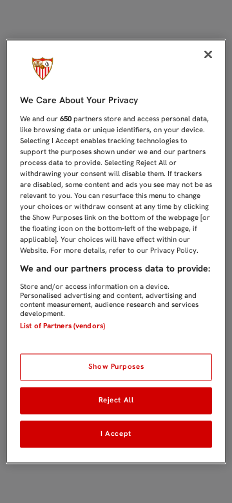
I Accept (116, 434)
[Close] (208, 54)
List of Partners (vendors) (62, 325)
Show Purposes (116, 366)
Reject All (116, 400)
